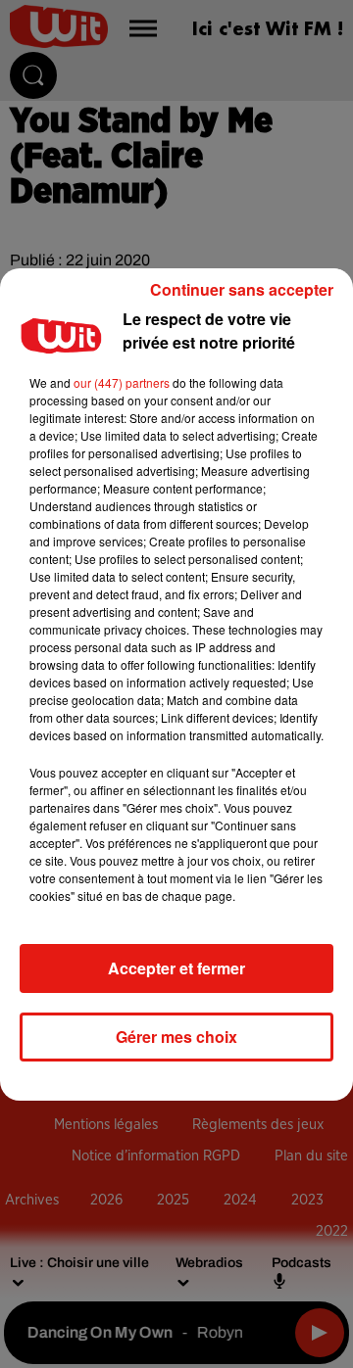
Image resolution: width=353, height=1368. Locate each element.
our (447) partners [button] (122, 382)
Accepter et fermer (176, 968)
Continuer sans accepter (241, 289)
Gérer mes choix (176, 1036)
